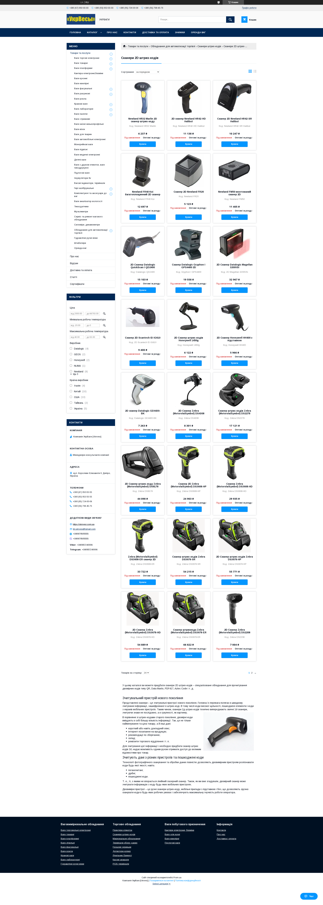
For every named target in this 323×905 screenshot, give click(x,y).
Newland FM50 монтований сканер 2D (234, 193)
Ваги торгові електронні (86, 58)
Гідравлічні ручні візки (86, 238)
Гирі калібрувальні (84, 188)
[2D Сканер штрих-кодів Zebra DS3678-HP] (234, 535)
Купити (142, 144)
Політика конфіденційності (188, 880)
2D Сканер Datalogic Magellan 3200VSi (235, 266)
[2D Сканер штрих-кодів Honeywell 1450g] (188, 316)
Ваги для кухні (172, 834)
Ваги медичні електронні (87, 154)
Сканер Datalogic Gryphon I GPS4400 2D (188, 266)
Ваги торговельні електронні (76, 830)
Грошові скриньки (122, 847)
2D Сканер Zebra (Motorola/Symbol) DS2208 (234, 631)
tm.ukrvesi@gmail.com (84, 529)
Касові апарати (121, 859)
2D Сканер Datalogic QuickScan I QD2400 (142, 266)
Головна (75, 32)
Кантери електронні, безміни (179, 830)
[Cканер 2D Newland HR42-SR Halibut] (234, 97)
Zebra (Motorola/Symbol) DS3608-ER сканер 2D (142, 558)
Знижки (180, 32)
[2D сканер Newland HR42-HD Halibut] (188, 97)
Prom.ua (177, 877)
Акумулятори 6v (82, 178)
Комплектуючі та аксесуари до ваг (90, 194)
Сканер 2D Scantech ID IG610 (142, 337)
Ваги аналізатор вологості (88, 201)
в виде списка (254, 72)
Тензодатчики (81, 206)
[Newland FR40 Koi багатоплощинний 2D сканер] (142, 170)
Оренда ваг (198, 32)
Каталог (92, 32)
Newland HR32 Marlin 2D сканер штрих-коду (142, 120)
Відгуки (74, 263)
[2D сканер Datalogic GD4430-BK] (142, 389)
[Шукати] (230, 19)
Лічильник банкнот (122, 855)
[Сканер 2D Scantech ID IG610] (142, 316)
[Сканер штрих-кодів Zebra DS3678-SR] (188, 535)
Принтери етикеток (122, 830)
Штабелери (80, 243)
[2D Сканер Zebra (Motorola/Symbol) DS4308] (188, 389)
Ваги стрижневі (82, 119)
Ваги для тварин (83, 134)
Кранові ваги (80, 104)
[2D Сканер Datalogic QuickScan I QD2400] (142, 243)
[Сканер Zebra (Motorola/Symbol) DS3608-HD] (234, 462)
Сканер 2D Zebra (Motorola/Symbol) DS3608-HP (188, 485)
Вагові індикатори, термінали (89, 183)
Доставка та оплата (155, 32)
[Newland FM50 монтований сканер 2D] (234, 170)
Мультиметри (81, 211)
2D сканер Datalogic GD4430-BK (142, 412)
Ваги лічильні (68, 843)
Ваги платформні (83, 68)
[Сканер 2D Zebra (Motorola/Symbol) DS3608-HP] (188, 462)
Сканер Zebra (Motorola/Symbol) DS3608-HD (235, 485)
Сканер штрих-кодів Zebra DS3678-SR (188, 558)
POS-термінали (121, 864)
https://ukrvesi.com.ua (83, 524)
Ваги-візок (79, 129)
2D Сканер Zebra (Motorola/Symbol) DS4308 (188, 412)
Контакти (129, 32)
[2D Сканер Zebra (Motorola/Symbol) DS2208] (234, 608)
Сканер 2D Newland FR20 (189, 191)
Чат (311, 896)
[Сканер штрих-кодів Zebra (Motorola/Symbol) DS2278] (234, 389)
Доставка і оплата (226, 838)
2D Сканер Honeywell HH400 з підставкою (234, 339)
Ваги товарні (81, 63)
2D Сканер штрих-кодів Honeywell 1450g (188, 339)
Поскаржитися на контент (162, 880)
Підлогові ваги (81, 173)
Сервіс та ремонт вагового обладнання (88, 218)
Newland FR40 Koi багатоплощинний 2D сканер (142, 193)
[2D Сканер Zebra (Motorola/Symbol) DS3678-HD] (142, 608)
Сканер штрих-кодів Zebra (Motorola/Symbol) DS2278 (234, 412)
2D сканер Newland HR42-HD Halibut (188, 120)
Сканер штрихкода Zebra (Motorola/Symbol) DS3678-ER (188, 631)
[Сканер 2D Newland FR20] (188, 170)
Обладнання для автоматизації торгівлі (173, 46)
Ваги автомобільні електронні (89, 139)
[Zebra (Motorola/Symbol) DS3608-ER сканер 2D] (142, 535)
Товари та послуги (138, 46)
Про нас (112, 32)
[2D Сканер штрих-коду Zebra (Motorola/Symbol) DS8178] (142, 462)
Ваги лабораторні (83, 109)
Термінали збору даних (125, 843)
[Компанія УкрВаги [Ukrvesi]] (81, 23)
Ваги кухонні (80, 78)
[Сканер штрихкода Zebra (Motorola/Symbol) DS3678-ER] (188, 608)
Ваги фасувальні (83, 88)
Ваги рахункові (82, 93)
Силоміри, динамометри (87, 224)
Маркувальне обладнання (126, 838)
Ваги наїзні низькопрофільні (89, 124)
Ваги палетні (80, 114)
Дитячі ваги (80, 159)
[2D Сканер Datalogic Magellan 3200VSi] (234, 243)
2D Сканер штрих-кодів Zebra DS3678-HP (234, 558)
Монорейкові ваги (83, 144)
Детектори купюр (122, 851)
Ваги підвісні (80, 149)
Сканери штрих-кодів (209, 46)
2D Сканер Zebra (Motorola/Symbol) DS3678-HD (143, 631)
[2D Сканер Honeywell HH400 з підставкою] (234, 316)
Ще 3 (75, 374)
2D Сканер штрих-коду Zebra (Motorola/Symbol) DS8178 (143, 485)
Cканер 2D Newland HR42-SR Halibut (234, 120)
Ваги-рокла (80, 98)
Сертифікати (77, 284)
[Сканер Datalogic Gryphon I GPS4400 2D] (188, 243)
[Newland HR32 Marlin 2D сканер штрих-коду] (142, 97)
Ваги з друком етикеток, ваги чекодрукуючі (89, 166)
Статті (73, 277)
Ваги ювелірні (81, 83)
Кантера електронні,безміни (88, 73)
